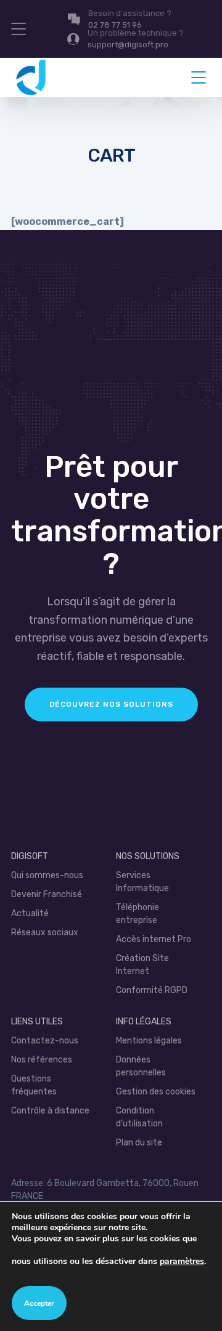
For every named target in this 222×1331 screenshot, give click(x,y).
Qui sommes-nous (47, 875)
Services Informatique (142, 881)
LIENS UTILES (37, 1021)
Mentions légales (149, 1040)
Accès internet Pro (153, 939)
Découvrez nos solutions (111, 704)
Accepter (39, 1303)
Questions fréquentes (34, 1085)
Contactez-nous (44, 1040)
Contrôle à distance (50, 1110)
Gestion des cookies (155, 1091)
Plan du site (139, 1142)
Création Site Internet (142, 964)
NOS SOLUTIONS (147, 856)
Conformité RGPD (151, 990)
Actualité (30, 913)
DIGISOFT (29, 856)
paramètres (182, 1261)
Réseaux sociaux (44, 932)
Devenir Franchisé (46, 894)
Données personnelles (141, 1066)
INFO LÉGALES (143, 1021)
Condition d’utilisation (139, 1117)
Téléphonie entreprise (137, 913)
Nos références (41, 1059)
